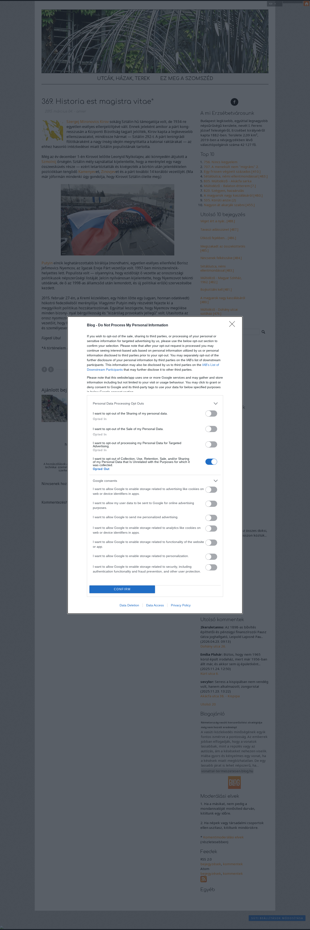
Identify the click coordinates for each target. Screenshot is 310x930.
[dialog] (155, 465)
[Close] (233, 325)
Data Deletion (129, 605)
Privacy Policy (181, 605)
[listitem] (155, 403)
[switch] (211, 413)
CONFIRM (122, 589)
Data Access (155, 605)
